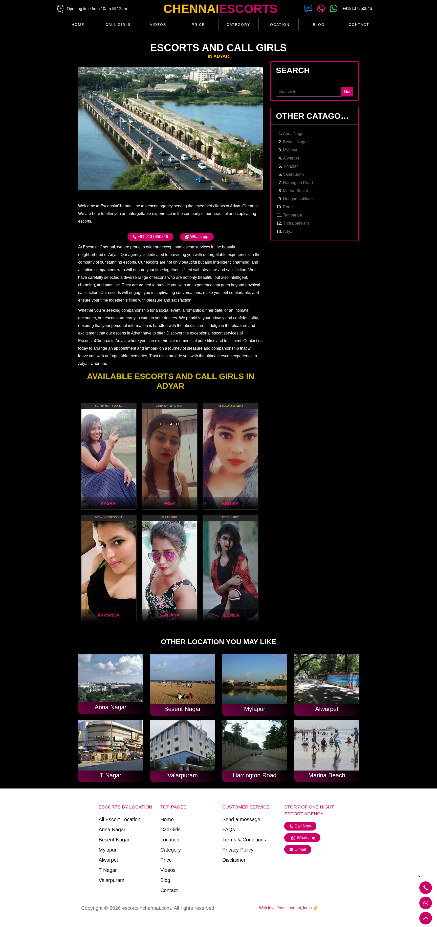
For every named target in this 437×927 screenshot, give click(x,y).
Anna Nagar (294, 133)
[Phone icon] (321, 9)
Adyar (288, 231)
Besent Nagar (114, 839)
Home (78, 25)
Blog (319, 25)
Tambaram (292, 215)
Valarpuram (293, 174)
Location (279, 25)
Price (198, 25)
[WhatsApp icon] (333, 9)
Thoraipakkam (296, 223)
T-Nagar (290, 166)
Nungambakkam (298, 199)
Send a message (241, 819)
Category (238, 25)
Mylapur (290, 150)
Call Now (302, 826)
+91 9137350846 (152, 236)
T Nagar (108, 870)
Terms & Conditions (244, 839)
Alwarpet (291, 158)
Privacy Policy (237, 850)
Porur (288, 207)
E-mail (300, 849)
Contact (359, 25)
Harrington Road (298, 183)
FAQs (228, 829)
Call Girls (118, 25)
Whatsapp (198, 236)
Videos (158, 25)
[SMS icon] (308, 9)
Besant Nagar (295, 142)
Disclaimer (234, 860)
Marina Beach (295, 191)
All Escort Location (119, 819)
